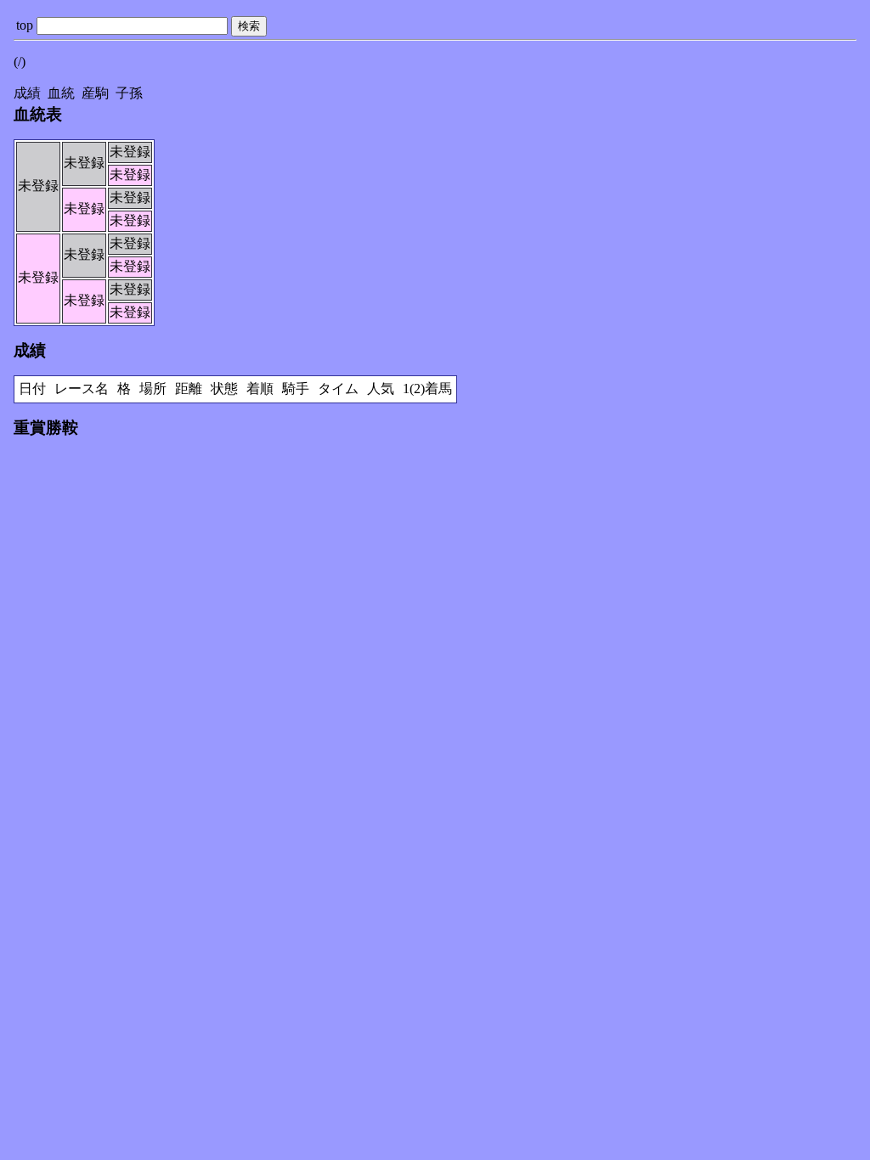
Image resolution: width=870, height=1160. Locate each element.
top (24, 25)
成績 (27, 93)
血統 (61, 93)
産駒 (95, 93)
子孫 (129, 93)
